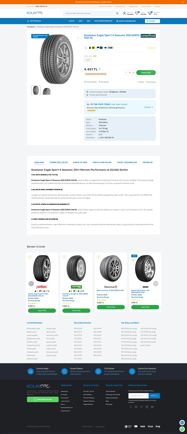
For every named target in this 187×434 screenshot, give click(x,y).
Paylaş (141, 82)
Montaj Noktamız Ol (67, 407)
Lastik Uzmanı (65, 401)
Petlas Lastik (31, 349)
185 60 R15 (78, 352)
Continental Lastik (33, 345)
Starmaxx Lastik (52, 335)
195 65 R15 (78, 335)
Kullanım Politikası (88, 401)
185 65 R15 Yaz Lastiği (129, 329)
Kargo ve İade (80, 162)
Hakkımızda (133, 6)
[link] (54, 256)
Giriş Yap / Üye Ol (88, 391)
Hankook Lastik (32, 359)
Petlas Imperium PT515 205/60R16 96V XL (38, 295)
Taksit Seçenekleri (127, 162)
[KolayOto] (35, 13)
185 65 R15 (78, 332)
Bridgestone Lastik (33, 339)
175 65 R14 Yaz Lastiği (129, 342)
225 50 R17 (98, 352)
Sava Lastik (50, 339)
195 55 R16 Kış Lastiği (128, 352)
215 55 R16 (78, 349)
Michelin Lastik (32, 342)
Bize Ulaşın (109, 404)
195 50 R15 (97, 345)
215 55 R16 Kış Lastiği (148, 332)
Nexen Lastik (50, 332)
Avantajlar (64, 394)
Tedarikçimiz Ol (65, 411)
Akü (88, 21)
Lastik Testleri (145, 345)
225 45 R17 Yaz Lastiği (148, 335)
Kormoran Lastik (52, 352)
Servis (63, 404)
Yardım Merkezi (110, 391)
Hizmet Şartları (100, 426)
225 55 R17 (98, 329)
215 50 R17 (97, 339)
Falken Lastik (51, 349)
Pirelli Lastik (31, 355)
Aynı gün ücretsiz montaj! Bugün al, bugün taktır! (94, 2)
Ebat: (88, 122)
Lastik (72, 21)
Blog (107, 401)
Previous (31, 283)
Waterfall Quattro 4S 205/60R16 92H (140, 291)
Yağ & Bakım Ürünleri (103, 21)
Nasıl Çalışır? (65, 398)
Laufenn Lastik (51, 345)
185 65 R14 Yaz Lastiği (129, 355)
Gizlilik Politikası (88, 404)
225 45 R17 (78, 355)
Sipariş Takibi (146, 6)
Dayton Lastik (51, 355)
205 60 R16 (98, 332)
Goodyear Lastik (32, 352)
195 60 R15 (97, 335)
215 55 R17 (97, 342)
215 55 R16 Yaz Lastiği (148, 329)
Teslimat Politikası (88, 398)
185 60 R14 (97, 355)
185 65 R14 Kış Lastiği (128, 359)
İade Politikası (87, 394)
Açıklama (39, 162)
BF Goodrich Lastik (33, 329)
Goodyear (102, 119)
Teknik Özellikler (58, 162)
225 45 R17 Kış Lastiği (148, 339)
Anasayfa (31, 27)
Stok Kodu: (90, 138)
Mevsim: (89, 126)
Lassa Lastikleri (32, 335)
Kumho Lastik (51, 342)
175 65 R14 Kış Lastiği (128, 345)
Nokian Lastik (31, 332)
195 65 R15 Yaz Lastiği (129, 335)
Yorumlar (147, 162)
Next (155, 283)
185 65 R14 (78, 345)
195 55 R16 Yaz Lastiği (129, 349)
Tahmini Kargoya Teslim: (99, 92)
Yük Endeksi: (91, 129)
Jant (80, 21)
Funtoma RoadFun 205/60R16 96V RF (75, 295)
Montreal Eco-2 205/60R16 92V (110, 290)
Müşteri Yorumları (105, 6)
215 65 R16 (97, 349)
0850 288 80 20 (41, 6)
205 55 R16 (78, 329)
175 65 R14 (78, 339)
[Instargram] (141, 407)
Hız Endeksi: (91, 132)
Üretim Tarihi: (90, 56)
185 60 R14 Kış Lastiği (148, 342)
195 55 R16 (78, 342)
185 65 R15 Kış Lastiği (128, 332)
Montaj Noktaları (102, 162)
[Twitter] (130, 407)
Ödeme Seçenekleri (112, 398)
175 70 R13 (78, 359)
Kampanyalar (120, 6)
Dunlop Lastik (51, 329)
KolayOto (35, 426)
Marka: (88, 119)
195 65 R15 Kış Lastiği (128, 339)
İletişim (157, 6)
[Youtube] (152, 407)
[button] (151, 48)
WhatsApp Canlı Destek (113, 394)
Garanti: (89, 135)
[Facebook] (136, 407)
